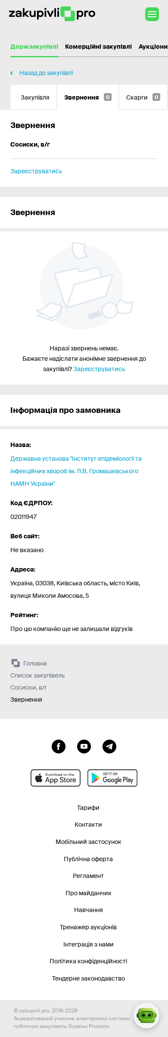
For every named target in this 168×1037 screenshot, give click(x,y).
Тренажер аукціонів (88, 927)
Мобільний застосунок (88, 842)
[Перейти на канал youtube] (84, 746)
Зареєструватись (36, 171)
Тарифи (88, 808)
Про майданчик (88, 893)
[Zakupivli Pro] (52, 14)
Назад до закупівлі (46, 73)
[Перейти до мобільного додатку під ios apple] (56, 778)
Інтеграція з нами (88, 944)
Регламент (88, 876)
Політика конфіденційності (88, 961)
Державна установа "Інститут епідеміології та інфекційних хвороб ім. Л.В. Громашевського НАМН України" (76, 471)
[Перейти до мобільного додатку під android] (112, 778)
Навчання (88, 910)
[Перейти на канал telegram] (109, 746)
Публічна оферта (88, 859)
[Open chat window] (146, 1015)
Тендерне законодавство (88, 978)
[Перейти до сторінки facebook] (58, 746)
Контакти (88, 824)
